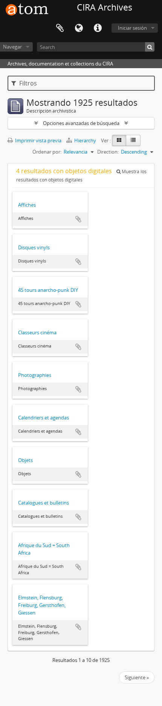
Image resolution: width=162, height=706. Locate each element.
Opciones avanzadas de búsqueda (81, 123)
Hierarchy (85, 140)
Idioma (78, 28)
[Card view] (119, 140)
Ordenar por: (46, 151)
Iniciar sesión (132, 27)
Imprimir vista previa (37, 140)
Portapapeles (59, 28)
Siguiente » (137, 677)
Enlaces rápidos (97, 28)
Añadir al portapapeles (78, 219)
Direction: (108, 151)
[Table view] (133, 140)
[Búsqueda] (149, 47)
